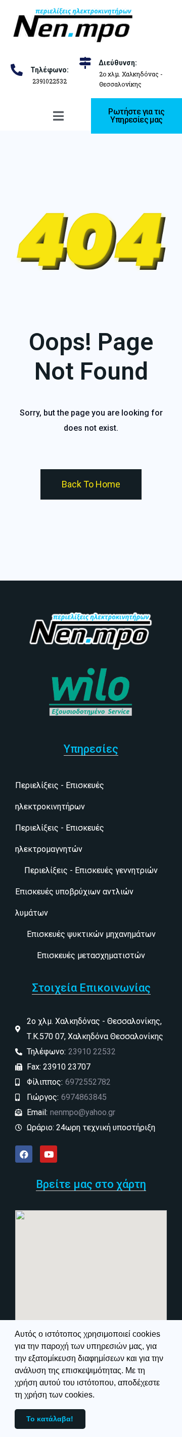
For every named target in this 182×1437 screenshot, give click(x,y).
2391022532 (49, 81)
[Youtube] (48, 1154)
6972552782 (88, 1082)
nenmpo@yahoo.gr (82, 1112)
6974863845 (84, 1097)
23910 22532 (92, 1051)
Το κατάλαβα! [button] (49, 1419)
